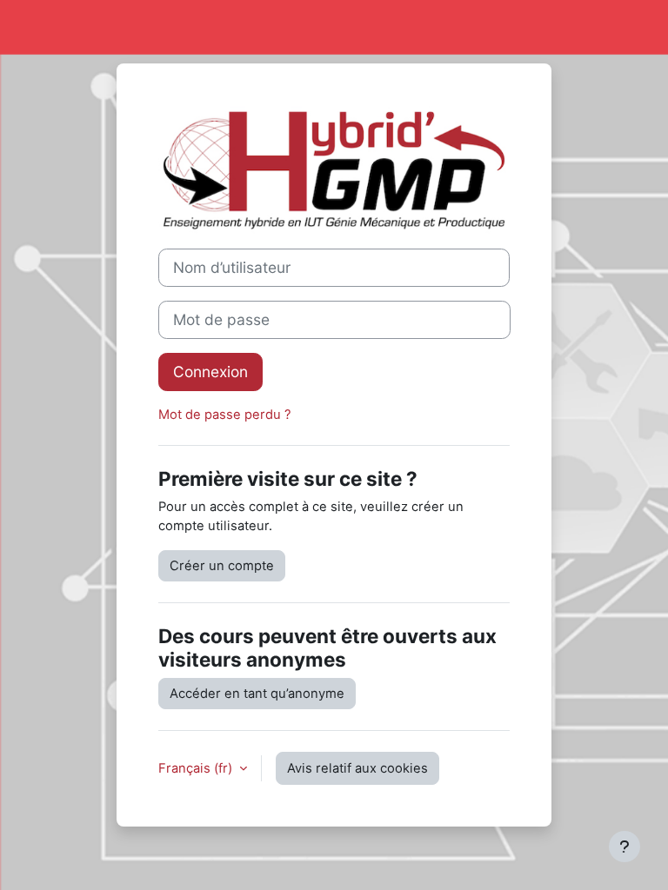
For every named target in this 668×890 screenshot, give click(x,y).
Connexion (210, 371)
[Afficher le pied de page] (624, 846)
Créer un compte (222, 566)
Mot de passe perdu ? (224, 414)
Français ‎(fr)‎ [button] (197, 768)
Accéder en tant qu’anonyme (257, 693)
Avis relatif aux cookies (357, 768)
